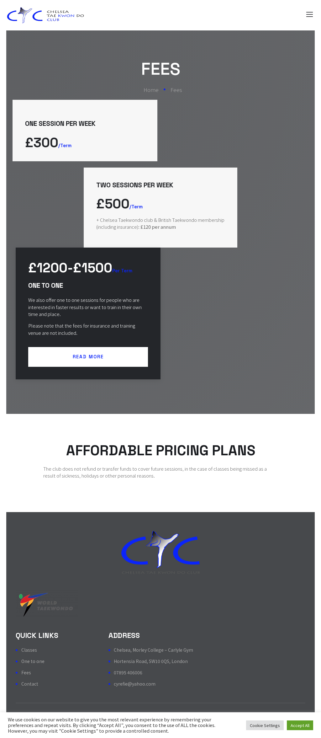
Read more (88, 357)
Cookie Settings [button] (265, 725)
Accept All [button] (300, 725)
